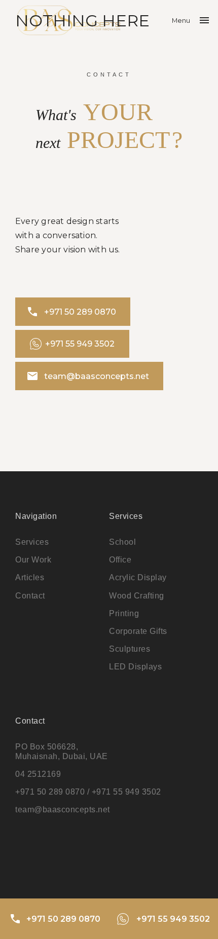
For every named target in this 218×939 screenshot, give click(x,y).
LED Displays (135, 666)
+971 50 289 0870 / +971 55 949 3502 (88, 791)
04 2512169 (38, 774)
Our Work (33, 559)
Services (32, 542)
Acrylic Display (138, 577)
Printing (124, 613)
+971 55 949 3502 (80, 344)
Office (120, 559)
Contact (30, 595)
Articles (29, 577)
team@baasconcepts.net (87, 376)
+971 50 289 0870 (71, 312)
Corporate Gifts (138, 631)
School (122, 542)
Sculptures (129, 649)
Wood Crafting (136, 595)
